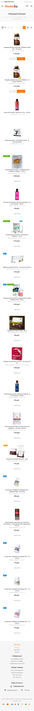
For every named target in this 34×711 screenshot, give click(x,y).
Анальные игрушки (17, 672)
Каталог (17, 647)
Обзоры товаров (17, 667)
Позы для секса (17, 675)
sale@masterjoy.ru (12, 690)
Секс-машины (17, 677)
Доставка (17, 650)
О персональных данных (17, 663)
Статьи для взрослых (17, 670)
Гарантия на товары (17, 661)
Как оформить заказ (17, 659)
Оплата (17, 652)
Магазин (17, 645)
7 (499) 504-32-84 (18, 686)
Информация (17, 656)
